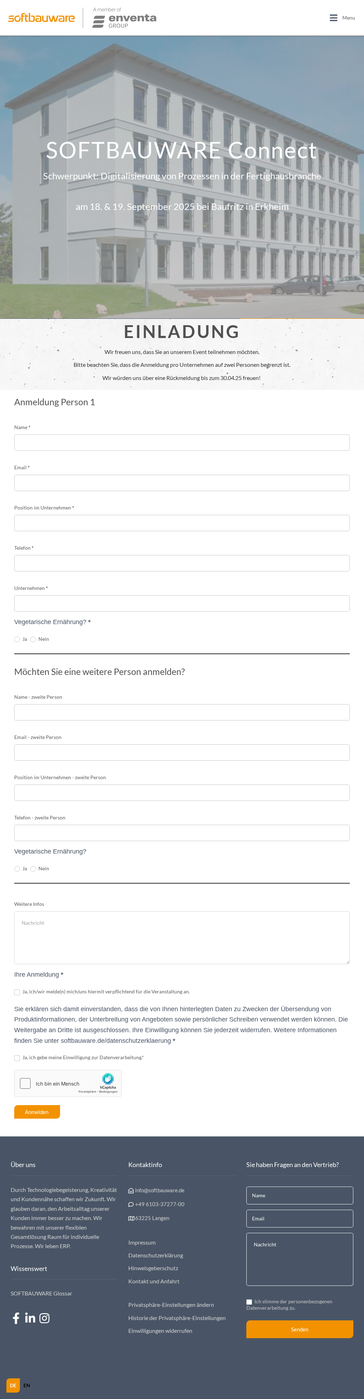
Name (22, 427)
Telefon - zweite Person (39, 817)
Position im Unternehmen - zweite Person (60, 777)
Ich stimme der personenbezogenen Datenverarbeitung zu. (289, 1304)
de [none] (13, 1385)
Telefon (24, 548)
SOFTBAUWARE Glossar (41, 1293)
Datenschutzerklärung (155, 1255)
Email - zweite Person (37, 737)
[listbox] (20, 1385)
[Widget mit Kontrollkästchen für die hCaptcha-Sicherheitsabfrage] (68, 1083)
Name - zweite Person (38, 697)
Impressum (142, 1242)
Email (22, 467)
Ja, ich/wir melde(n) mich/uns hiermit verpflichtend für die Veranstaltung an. (105, 991)
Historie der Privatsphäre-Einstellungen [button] (177, 1317)
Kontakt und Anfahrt (154, 1281)
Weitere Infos (29, 904)
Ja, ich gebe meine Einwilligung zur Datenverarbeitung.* (82, 1057)
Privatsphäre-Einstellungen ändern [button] (171, 1304)
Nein (43, 639)
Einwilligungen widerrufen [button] (160, 1330)
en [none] (26, 1385)
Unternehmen (31, 588)
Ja (24, 639)
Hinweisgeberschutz (153, 1268)
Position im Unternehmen (44, 508)
